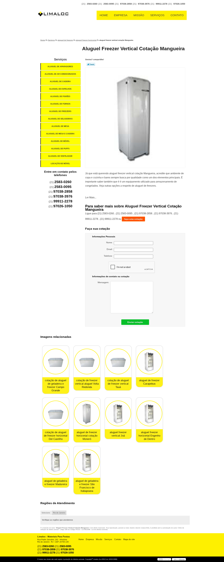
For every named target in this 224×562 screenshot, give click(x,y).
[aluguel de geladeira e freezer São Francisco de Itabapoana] (87, 462)
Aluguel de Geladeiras (60, 119)
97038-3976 (144, 4)
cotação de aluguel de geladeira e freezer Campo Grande (55, 385)
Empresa (120, 15)
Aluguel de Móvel (60, 141)
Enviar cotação (135, 322)
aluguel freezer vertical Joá (118, 434)
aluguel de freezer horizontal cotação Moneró (86, 435)
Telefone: (109, 256)
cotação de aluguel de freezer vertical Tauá (118, 384)
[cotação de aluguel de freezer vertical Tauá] (118, 361)
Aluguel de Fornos (60, 104)
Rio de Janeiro (59, 513)
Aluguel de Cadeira (60, 81)
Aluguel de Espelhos (60, 89)
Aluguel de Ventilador (60, 156)
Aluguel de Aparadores (60, 66)
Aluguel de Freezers (60, 111)
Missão (138, 15)
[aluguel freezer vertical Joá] (118, 413)
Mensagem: (104, 282)
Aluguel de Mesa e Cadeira (60, 134)
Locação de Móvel (60, 164)
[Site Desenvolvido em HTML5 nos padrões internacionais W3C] (164, 559)
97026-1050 (179, 4)
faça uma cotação (133, 219)
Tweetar (91, 64)
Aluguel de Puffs (60, 149)
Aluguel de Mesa (60, 126)
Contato (177, 15)
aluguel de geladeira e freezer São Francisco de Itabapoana (87, 485)
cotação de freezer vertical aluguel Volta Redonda (87, 384)
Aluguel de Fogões (60, 96)
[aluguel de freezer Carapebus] (149, 361)
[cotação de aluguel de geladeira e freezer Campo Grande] (55, 361)
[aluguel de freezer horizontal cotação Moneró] (87, 413)
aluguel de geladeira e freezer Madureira (55, 482)
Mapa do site (129, 539)
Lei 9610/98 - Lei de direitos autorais (95, 529)
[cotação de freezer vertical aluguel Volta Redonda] (87, 361)
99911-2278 (161, 4)
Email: (110, 249)
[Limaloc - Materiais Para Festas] (54, 8)
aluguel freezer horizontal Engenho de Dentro (149, 435)
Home (104, 15)
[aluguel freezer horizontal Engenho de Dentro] (149, 413)
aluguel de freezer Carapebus (149, 382)
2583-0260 (92, 4)
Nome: (110, 242)
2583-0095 (108, 4)
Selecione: (46, 513)
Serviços (157, 15)
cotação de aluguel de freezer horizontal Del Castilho (55, 435)
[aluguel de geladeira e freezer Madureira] (55, 462)
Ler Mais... (90, 197)
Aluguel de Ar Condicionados (60, 74)
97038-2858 (126, 4)
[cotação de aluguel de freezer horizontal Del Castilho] (55, 413)
